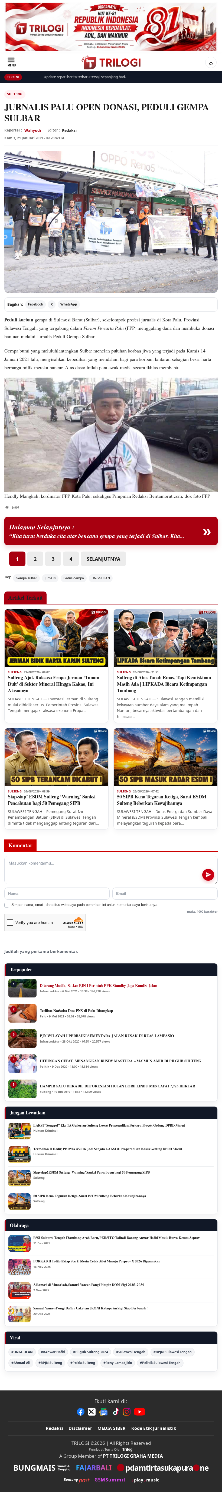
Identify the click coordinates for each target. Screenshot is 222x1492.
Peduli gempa (73, 578)
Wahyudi (32, 130)
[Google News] (103, 1412)
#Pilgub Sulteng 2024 (90, 1352)
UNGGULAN (101, 578)
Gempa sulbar (26, 578)
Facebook (35, 304)
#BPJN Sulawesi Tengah (173, 1352)
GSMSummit (110, 1479)
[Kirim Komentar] (208, 875)
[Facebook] (80, 1412)
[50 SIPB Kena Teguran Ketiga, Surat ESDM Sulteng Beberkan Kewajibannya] (165, 757)
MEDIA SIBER (111, 1428)
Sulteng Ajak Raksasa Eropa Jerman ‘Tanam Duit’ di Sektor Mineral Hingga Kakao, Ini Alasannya (53, 684)
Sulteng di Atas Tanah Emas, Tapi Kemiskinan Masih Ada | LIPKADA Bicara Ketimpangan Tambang (164, 684)
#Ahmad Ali (20, 1362)
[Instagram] (126, 1412)
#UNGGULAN (22, 1352)
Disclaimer (80, 1428)
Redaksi (54, 1428)
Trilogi (127, 1449)
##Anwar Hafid (53, 1352)
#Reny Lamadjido (117, 1362)
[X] (92, 1412)
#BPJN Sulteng (50, 1362)
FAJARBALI (94, 1467)
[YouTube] (139, 1412)
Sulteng (15, 94)
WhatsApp (68, 304)
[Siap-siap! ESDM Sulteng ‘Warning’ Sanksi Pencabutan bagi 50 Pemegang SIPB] (56, 757)
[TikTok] (115, 1412)
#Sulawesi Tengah (130, 1352)
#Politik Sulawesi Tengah (160, 1362)
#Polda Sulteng (82, 1362)
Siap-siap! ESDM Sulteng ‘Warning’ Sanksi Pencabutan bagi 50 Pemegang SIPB (52, 800)
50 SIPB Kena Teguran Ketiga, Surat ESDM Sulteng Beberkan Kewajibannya (161, 800)
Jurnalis (50, 578)
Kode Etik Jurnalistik (153, 1428)
